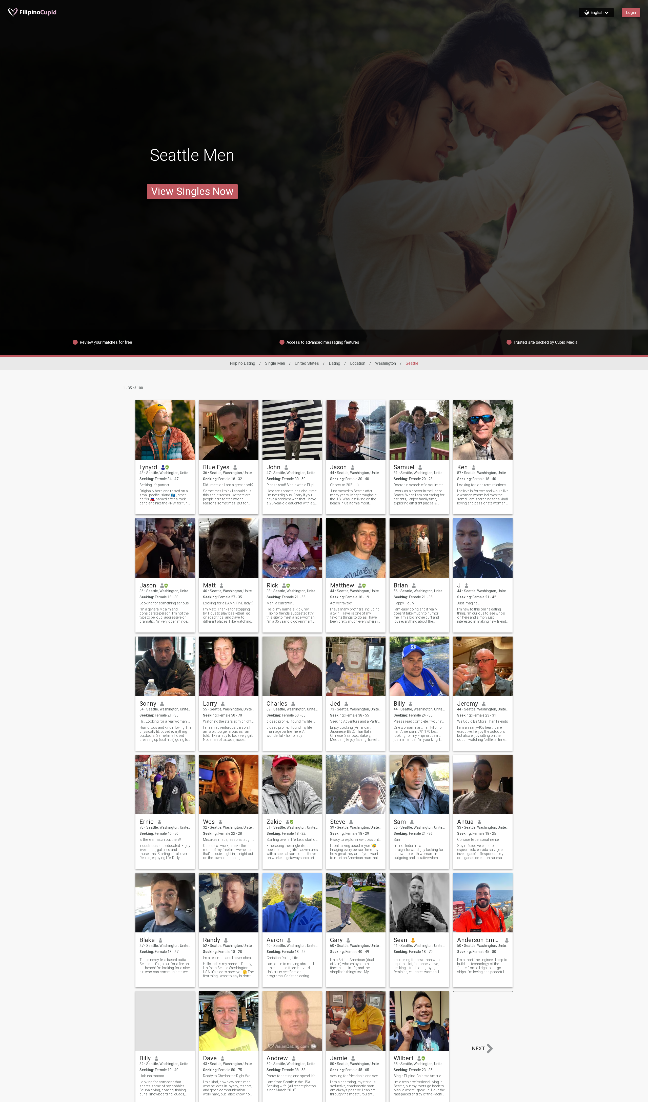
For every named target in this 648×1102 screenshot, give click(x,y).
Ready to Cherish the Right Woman (228, 1076)
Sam (400, 821)
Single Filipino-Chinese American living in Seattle (419, 1076)
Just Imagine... (468, 603)
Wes (209, 821)
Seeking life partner (154, 485)
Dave (210, 1058)
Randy (211, 940)
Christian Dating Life (282, 958)
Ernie (146, 821)
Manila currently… (280, 603)
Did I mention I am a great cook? (228, 485)
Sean (400, 940)
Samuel (404, 467)
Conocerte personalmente (478, 840)
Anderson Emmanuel (479, 940)
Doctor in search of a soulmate (418, 485)
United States (307, 363)
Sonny (147, 703)
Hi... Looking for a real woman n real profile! (165, 721)
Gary (336, 940)
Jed (335, 703)
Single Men (275, 363)
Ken (462, 467)
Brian (401, 585)
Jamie (338, 1058)
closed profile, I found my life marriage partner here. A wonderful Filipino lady (289, 731)
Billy (399, 703)
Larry (210, 703)
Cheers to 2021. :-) (344, 485)
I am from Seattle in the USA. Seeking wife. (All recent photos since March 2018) (291, 1086)
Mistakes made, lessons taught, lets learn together (228, 840)
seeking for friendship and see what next (355, 1076)
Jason (338, 467)
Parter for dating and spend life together (292, 1076)
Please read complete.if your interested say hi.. (419, 721)
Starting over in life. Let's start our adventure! (292, 840)
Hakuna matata (151, 1076)
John (273, 467)
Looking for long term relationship (483, 485)
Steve (337, 821)
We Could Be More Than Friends (482, 721)
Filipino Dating (242, 363)
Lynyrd (148, 467)
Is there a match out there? (160, 840)
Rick (272, 585)
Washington (385, 363)
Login (631, 12)
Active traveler (341, 603)
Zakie (274, 821)
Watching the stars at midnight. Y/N (228, 721)
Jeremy (467, 703)
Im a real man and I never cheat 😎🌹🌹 (228, 958)
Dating (334, 363)
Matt (209, 585)
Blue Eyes (216, 467)
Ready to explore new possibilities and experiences (355, 840)
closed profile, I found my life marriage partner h (292, 721)
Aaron (275, 940)
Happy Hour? (404, 603)
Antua (465, 821)
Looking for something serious (164, 603)
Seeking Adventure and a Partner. (355, 721)
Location (357, 363)
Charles (277, 703)
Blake (147, 940)
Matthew (342, 585)
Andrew (277, 1058)
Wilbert (403, 1058)
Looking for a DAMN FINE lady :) (228, 603)
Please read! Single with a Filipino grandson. (292, 485)
